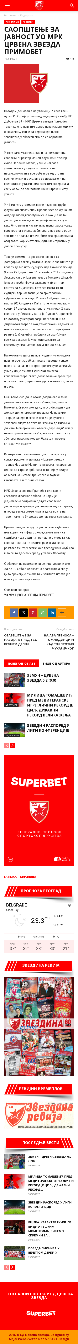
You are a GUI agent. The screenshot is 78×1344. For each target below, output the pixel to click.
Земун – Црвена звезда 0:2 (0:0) (43, 678)
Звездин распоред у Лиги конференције (48, 728)
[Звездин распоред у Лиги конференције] (14, 730)
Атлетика (11, 705)
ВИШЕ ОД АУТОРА (56, 663)
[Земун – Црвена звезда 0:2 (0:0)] (14, 680)
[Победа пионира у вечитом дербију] (14, 1253)
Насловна (10, 15)
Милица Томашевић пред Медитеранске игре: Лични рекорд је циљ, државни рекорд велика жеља (50, 705)
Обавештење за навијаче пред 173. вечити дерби (20, 639)
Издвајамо (26, 15)
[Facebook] (14, 612)
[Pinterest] (33, 612)
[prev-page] (6, 745)
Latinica (10, 877)
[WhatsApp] (42, 612)
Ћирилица (28, 877)
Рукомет (28, 22)
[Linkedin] (52, 612)
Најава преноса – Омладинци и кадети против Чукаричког (59, 641)
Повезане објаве (21, 663)
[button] (7, 5)
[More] (62, 612)
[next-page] (12, 745)
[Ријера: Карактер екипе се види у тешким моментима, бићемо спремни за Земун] (14, 1227)
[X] (23, 612)
